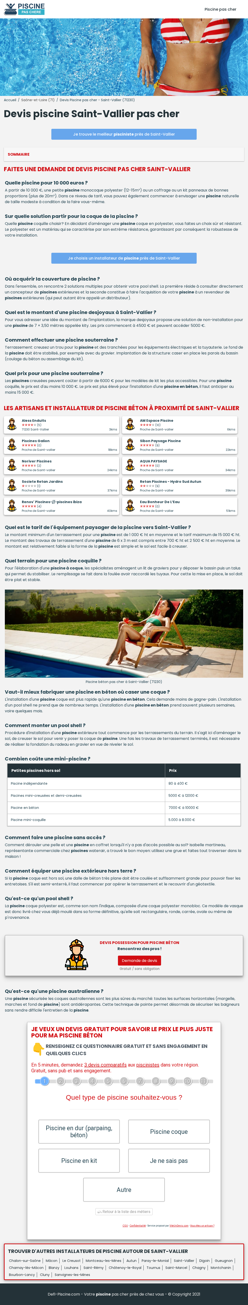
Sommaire (19, 154)
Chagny (199, 1267)
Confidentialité (138, 1225)
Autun (131, 1260)
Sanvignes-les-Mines (72, 1274)
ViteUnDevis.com (179, 1225)
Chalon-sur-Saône (25, 1260)
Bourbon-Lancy (22, 1274)
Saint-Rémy (94, 1267)
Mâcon (51, 1260)
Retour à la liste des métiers (125, 1211)
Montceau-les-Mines (103, 1260)
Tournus (153, 1267)
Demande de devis (139, 960)
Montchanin (221, 1267)
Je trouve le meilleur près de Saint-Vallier (124, 134)
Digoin (204, 1260)
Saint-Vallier (184, 1260)
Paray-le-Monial (155, 1260)
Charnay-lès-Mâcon (26, 1267)
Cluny (45, 1274)
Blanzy (54, 1267)
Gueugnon (224, 1260)
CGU (125, 1225)
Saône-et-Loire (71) (38, 100)
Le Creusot (71, 1260)
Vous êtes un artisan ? (202, 1225)
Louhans (71, 1267)
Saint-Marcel (176, 1267)
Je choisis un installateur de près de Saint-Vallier (124, 258)
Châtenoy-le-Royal (125, 1267)
